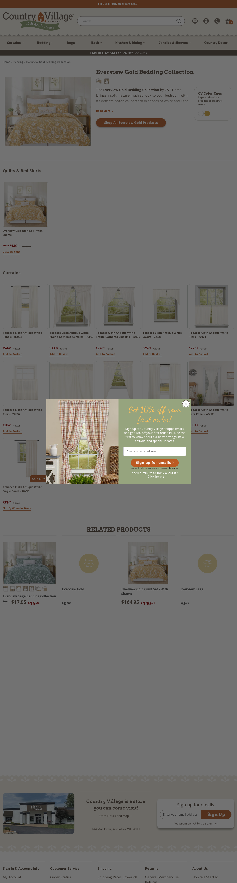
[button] (155, 463)
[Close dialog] (186, 403)
